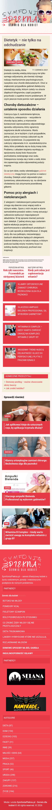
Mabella (22, 595)
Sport (6, 769)
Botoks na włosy (12, 601)
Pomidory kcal (11, 606)
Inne (6, 524)
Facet (6, 742)
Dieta (19, 62)
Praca (6, 764)
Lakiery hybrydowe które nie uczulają (24, 637)
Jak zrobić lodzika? (15, 388)
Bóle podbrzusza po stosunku (20, 617)
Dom (5, 731)
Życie (5, 791)
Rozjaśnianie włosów (15, 642)
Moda (6, 758)
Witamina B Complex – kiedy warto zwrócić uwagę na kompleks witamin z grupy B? (26, 535)
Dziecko (7, 736)
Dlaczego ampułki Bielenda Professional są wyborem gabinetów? (32, 310)
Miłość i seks (10, 753)
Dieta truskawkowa (14, 631)
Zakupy (7, 780)
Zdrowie (11, 62)
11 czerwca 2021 (40, 70)
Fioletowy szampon (14, 612)
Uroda (7, 416)
